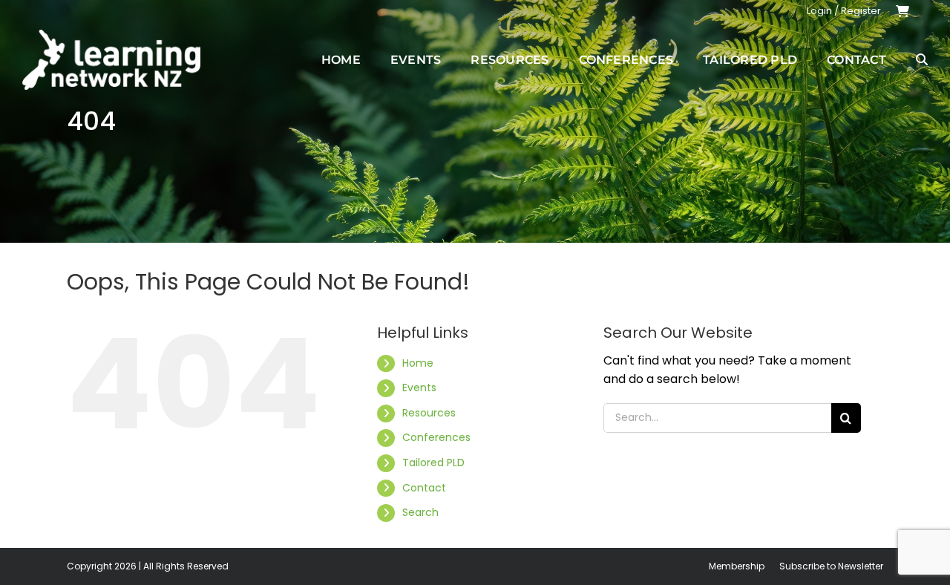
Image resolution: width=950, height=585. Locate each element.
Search (420, 512)
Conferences (436, 437)
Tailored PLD (433, 462)
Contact (424, 487)
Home (417, 363)
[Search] (922, 59)
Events (419, 387)
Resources (429, 412)
